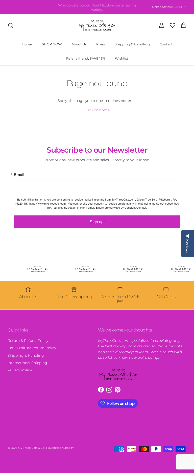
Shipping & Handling (132, 44)
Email (19, 175)
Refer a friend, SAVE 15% (85, 58)
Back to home (97, 110)
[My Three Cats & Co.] (97, 25)
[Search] (11, 25)
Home (27, 44)
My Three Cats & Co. (31, 448)
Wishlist (121, 58)
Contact (166, 44)
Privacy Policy (20, 370)
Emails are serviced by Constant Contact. (121, 207)
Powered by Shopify (60, 448)
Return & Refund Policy (28, 340)
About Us (78, 44)
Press (100, 44)
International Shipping (27, 362)
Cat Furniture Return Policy (32, 348)
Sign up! (97, 222)
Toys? (96, 5)
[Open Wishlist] (172, 25)
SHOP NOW (52, 44)
